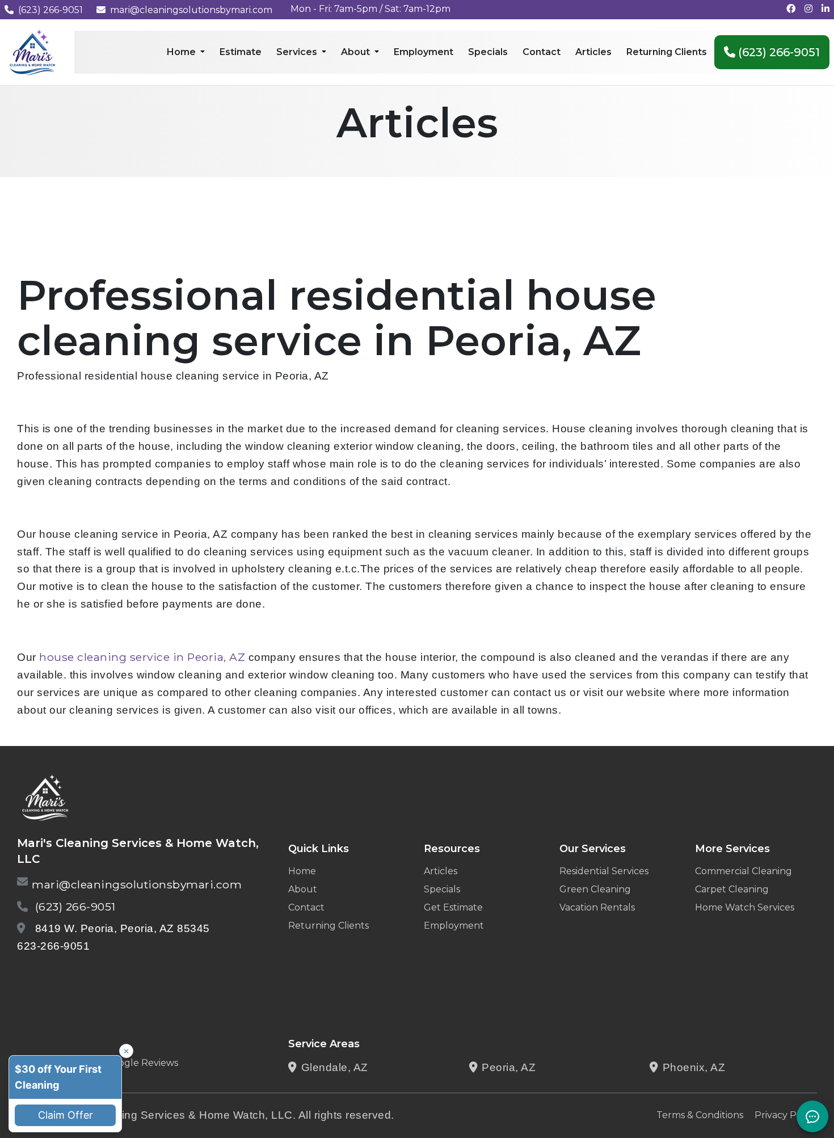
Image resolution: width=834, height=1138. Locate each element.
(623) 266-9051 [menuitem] (777, 52)
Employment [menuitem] (423, 52)
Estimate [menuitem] (241, 52)
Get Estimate (453, 907)
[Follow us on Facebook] (790, 8)
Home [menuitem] (182, 52)
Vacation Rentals (597, 907)
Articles (440, 871)
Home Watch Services (744, 907)
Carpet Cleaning (732, 889)
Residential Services (603, 871)
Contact (306, 907)
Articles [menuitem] (593, 52)
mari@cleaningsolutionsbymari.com (191, 10)
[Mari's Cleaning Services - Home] (33, 51)
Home (302, 871)
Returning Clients (328, 925)
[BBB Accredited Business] (60, 975)
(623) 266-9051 (50, 10)
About (302, 889)
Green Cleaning (595, 889)
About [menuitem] (356, 52)
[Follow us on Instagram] (808, 8)
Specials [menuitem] (488, 52)
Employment (454, 925)
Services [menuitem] (297, 52)
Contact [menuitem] (542, 52)
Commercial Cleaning (743, 871)
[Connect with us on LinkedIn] (825, 8)
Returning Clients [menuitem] (666, 52)
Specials (442, 889)
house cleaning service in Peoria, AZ (142, 657)
